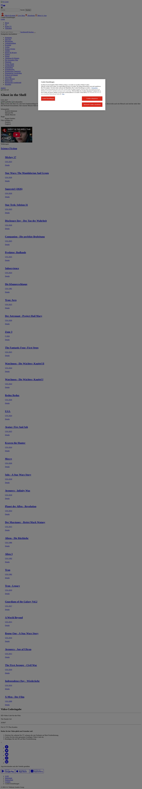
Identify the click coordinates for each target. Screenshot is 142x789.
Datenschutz (94, 87)
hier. (63, 94)
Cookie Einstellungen (48, 98)
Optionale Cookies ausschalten (92, 104)
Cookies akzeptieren (92, 98)
